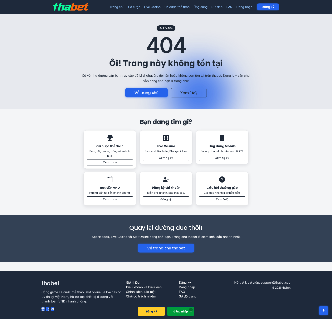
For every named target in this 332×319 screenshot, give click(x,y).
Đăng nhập (244, 7)
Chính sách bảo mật (140, 292)
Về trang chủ (146, 92)
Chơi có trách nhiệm (141, 296)
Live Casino (152, 7)
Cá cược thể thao (177, 7)
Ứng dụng (200, 7)
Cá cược (134, 7)
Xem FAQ (188, 93)
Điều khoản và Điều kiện (144, 287)
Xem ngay (110, 162)
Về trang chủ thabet (166, 248)
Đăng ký (268, 7)
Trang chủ (116, 7)
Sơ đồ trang (187, 296)
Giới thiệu (132, 282)
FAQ (229, 7)
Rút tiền (216, 7)
